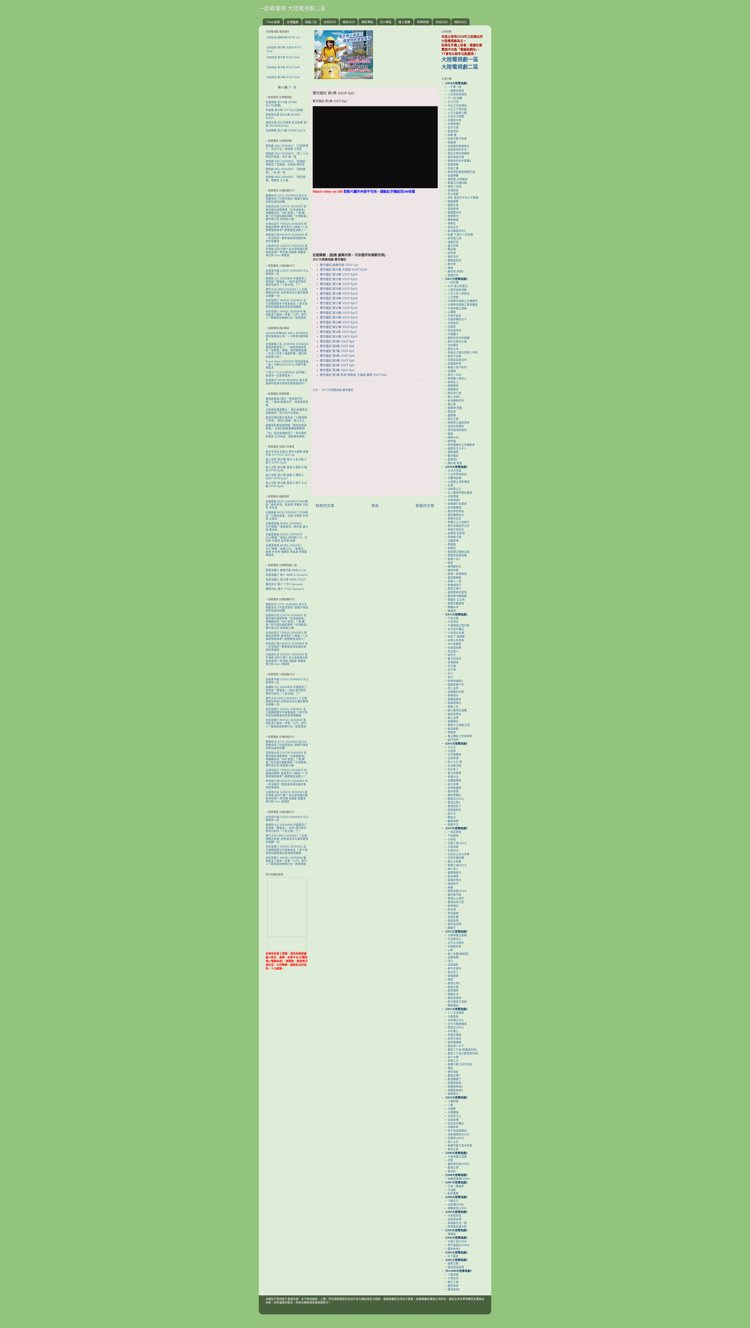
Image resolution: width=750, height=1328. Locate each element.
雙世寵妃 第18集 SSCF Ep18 (338, 298)
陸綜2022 (460, 22)
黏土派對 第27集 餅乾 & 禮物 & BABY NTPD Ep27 (285, 477)
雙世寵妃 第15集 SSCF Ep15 (338, 312)
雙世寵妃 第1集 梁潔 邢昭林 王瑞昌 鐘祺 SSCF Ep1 (353, 374)
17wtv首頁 (273, 22)
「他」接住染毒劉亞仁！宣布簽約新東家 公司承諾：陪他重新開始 (286, 435)
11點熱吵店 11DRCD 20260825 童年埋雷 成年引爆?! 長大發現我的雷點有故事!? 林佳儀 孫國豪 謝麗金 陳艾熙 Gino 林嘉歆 (287, 250)
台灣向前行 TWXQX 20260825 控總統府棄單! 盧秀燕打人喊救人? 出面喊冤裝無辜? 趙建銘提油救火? (287, 227)
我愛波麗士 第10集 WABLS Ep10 (286, 579)
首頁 (375, 506)
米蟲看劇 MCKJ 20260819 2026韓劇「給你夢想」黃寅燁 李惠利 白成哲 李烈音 (287, 504)
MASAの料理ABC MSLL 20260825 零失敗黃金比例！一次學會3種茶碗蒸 (287, 336)
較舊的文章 (425, 506)
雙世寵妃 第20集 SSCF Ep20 (338, 288)
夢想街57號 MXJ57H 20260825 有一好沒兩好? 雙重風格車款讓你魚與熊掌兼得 (287, 237)
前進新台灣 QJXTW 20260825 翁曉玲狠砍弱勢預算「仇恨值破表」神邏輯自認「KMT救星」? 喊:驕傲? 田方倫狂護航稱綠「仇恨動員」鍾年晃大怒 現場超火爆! (287, 213)
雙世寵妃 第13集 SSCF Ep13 (338, 322)
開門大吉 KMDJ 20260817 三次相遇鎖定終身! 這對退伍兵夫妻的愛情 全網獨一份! (287, 292)
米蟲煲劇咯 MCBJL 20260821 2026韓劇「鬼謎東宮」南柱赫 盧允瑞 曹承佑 (287, 526)
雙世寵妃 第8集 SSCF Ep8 (337, 346)
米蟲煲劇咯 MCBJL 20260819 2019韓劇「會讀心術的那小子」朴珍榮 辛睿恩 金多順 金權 (286, 537)
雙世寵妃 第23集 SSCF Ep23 (338, 274)
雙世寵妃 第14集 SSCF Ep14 (338, 317)
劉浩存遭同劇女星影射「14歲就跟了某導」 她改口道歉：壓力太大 (286, 419)
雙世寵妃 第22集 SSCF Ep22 (338, 279)
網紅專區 (367, 22)
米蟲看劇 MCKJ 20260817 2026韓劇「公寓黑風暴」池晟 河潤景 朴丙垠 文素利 (287, 515)
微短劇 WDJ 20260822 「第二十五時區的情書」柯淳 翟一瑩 (287, 155)
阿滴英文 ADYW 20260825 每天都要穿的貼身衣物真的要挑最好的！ (287, 382)
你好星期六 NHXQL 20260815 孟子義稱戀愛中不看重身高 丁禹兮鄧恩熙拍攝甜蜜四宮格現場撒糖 (286, 303)
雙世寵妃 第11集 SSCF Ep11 (338, 331)
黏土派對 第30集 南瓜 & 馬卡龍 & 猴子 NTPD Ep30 (286, 461)
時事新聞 (423, 22)
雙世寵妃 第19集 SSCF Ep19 (338, 293)
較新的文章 (325, 506)
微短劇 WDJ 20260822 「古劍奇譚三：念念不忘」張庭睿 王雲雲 (287, 147)
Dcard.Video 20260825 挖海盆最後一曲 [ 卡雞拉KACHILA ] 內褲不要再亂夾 (287, 364)
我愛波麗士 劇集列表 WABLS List (286, 570)
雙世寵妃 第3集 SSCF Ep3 (337, 370)
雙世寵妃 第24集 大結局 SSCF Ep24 (343, 269)
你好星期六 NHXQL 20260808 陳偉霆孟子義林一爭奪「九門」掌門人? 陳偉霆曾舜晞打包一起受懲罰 (286, 314)
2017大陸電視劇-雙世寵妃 (338, 390)
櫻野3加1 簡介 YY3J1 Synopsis (285, 588)
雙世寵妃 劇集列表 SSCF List (339, 264)
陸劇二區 (311, 22)
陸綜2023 (349, 22)
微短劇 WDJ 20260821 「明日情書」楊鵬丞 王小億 (285, 179)
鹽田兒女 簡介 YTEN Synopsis (284, 584)
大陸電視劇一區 (459, 59)
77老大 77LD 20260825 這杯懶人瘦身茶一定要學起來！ (286, 374)
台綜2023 (330, 22)
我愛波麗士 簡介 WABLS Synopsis (286, 574)
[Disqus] (375, 443)
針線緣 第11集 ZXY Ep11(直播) (284, 110)
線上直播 (404, 22)
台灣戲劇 (292, 22)
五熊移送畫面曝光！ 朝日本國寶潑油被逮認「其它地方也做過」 (286, 411)
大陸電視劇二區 (459, 67)
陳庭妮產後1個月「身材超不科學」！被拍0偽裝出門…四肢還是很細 (287, 401)
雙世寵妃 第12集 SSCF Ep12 (338, 327)
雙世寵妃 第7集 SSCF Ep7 (337, 351)
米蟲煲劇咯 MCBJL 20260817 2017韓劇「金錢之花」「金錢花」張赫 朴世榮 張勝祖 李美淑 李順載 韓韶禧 (286, 550)
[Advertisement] (375, 225)
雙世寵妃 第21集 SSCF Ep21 (338, 284)
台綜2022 (442, 22)
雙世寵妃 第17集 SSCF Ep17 (338, 303)
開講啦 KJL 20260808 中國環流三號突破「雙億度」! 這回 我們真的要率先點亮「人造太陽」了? (286, 281)
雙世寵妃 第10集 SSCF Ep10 (338, 336)
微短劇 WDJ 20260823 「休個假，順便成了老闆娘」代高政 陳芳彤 (287, 163)
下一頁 (292, 87)
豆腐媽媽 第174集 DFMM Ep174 (285, 130)
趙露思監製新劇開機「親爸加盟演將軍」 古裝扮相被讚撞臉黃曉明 (286, 427)
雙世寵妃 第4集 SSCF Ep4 (337, 365)
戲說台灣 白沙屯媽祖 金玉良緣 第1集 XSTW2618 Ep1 (287, 124)
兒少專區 (386, 22)
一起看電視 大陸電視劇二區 (292, 9)
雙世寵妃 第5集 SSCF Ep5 (337, 360)
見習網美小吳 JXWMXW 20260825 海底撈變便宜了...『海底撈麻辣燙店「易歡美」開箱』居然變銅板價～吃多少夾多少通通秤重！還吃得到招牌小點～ (287, 350)
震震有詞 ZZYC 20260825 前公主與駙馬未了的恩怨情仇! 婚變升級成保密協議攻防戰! (287, 198)
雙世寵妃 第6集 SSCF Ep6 (337, 355)
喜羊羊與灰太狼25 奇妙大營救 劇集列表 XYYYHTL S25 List (287, 453)
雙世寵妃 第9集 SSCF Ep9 (337, 341)
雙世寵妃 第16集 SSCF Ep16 (338, 307)
